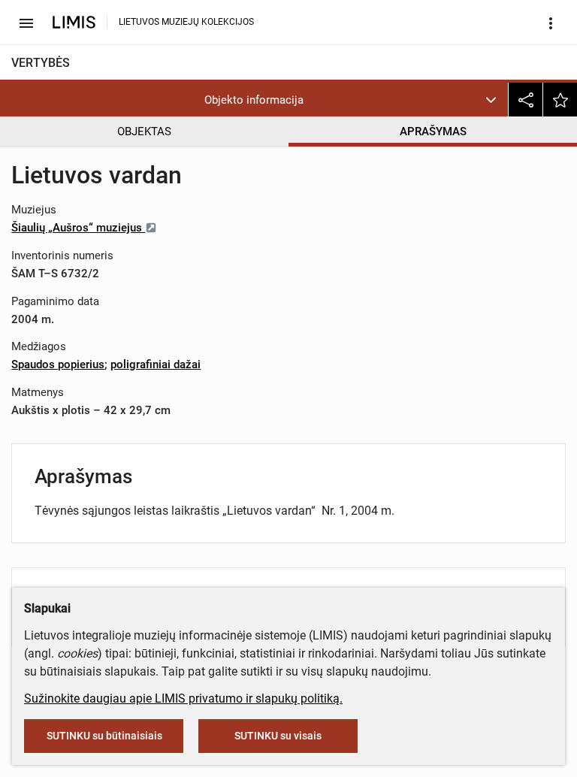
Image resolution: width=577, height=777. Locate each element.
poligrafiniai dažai (155, 364)
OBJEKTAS (144, 131)
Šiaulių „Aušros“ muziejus (78, 227)
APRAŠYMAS (433, 131)
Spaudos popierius (57, 364)
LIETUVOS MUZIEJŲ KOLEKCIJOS (186, 22)
